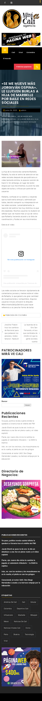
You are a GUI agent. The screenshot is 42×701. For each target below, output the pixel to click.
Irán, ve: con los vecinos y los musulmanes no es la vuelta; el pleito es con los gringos (21, 572)
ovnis (28, 628)
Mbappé (33, 615)
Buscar (4, 401)
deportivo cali (22, 609)
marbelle (21, 615)
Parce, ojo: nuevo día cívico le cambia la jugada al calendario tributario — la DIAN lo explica (19, 440)
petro (6, 634)
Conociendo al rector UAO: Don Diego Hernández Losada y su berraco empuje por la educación (20, 456)
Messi (6, 621)
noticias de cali (20, 621)
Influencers (8, 615)
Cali (13, 52)
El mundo (7, 58)
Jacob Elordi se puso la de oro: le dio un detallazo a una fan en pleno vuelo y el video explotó (20, 430)
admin (23, 110)
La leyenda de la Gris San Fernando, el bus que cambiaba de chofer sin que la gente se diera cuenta (30, 333)
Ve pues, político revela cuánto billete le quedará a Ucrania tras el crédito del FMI (19, 542)
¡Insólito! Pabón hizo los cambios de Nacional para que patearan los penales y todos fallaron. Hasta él (12, 332)
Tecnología (29, 634)
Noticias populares (24, 67)
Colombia (30, 52)
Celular (33, 602)
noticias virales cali (12, 628)
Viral (21, 52)
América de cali (10, 602)
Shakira (16, 634)
